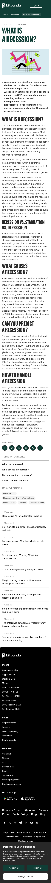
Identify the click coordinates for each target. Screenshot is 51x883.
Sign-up (36, 5)
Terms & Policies (40, 832)
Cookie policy (9, 860)
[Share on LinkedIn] (19, 448)
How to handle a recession (15, 480)
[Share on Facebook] (4, 448)
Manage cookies (25, 876)
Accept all (13, 868)
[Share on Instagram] (12, 448)
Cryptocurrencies (10, 670)
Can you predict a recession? (17, 475)
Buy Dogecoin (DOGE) (12, 705)
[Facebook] (4, 822)
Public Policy (20, 814)
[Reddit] (20, 822)
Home (5, 14)
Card (4, 771)
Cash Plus (6, 754)
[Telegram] (15, 822)
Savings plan (8, 767)
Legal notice (9, 832)
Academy (15, 14)
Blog (34, 814)
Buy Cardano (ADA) (11, 709)
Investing (6, 727)
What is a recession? (12, 464)
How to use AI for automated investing (22, 516)
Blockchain (7, 736)
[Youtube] (31, 822)
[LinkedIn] (26, 822)
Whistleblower (12, 836)
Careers (43, 810)
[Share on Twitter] (26, 448)
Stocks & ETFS (8, 679)
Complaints (27, 836)
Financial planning (10, 731)
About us (29, 810)
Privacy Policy (23, 832)
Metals (5, 683)
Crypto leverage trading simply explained (23, 569)
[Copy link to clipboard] (40, 448)
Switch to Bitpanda (10, 687)
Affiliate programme (11, 780)
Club (4, 762)
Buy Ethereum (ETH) (11, 696)
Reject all (37, 868)
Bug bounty (39, 836)
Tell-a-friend (7, 775)
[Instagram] (37, 822)
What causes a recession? (15, 469)
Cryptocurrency (9, 723)
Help (43, 814)
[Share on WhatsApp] (33, 448)
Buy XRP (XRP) (9, 700)
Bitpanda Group (11, 810)
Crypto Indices (8, 674)
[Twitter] (10, 822)
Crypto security (9, 740)
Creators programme (11, 784)
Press (5, 814)
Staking (5, 758)
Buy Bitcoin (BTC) (10, 692)
